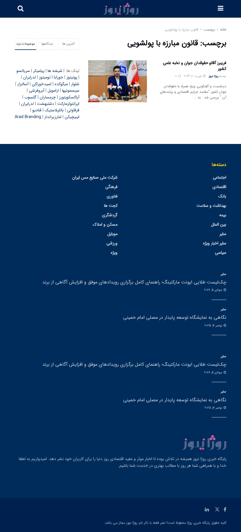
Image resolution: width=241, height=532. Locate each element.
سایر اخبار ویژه (214, 243)
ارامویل (53, 90)
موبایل (112, 234)
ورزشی (112, 243)
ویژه (114, 252)
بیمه (222, 215)
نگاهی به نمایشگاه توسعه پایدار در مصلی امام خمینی (174, 317)
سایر (223, 234)
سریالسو (23, 71)
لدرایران (29, 77)
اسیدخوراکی (41, 84)
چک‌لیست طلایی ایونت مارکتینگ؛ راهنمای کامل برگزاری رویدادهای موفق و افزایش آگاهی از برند (134, 282)
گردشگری (110, 215)
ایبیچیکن (72, 117)
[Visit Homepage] (121, 9)
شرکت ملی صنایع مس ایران (95, 177)
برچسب (209, 29)
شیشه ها (55, 71)
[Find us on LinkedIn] (207, 509)
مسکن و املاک (105, 224)
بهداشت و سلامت (211, 205)
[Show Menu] (220, 9)
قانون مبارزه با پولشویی (181, 29)
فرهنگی (111, 187)
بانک (222, 196)
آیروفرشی (36, 90)
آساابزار (23, 84)
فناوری (112, 196)
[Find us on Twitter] (217, 509)
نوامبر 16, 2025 (214, 325)
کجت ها (111, 205)
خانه (223, 29)
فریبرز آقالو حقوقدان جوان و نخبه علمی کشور (194, 66)
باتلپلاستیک (54, 110)
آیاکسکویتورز (69, 97)
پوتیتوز (71, 77)
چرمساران (48, 97)
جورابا (58, 77)
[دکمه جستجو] (21, 9)
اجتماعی (219, 177)
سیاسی (220, 252)
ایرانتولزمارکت (68, 103)
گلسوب (30, 97)
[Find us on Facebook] (225, 509)
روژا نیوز (213, 76)
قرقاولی (73, 110)
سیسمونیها (70, 90)
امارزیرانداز (52, 117)
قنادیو (36, 110)
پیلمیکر (38, 71)
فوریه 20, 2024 (193, 76)
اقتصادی (219, 187)
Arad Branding (28, 117)
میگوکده (61, 84)
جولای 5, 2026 (213, 290)
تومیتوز (45, 77)
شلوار (75, 84)
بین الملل (218, 224)
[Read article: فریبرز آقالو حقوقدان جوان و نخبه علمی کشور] (117, 81)
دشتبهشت (45, 103)
